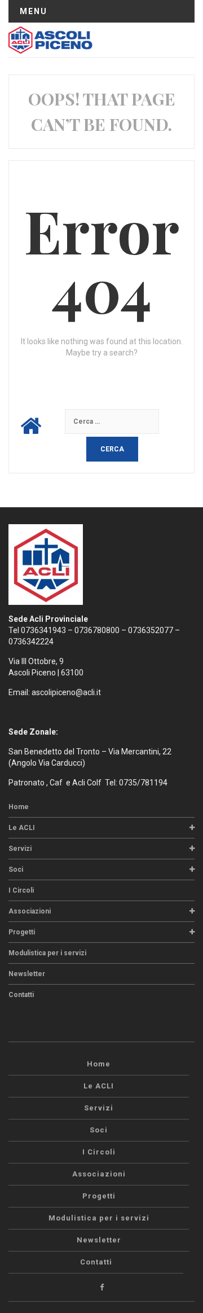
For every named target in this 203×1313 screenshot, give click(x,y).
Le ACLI (21, 828)
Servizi (20, 849)
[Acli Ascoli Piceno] (50, 39)
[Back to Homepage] (30, 426)
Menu (33, 11)
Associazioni (29, 911)
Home (18, 807)
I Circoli (21, 890)
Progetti (21, 932)
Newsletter (26, 974)
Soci (15, 869)
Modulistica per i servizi (47, 953)
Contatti (21, 995)
